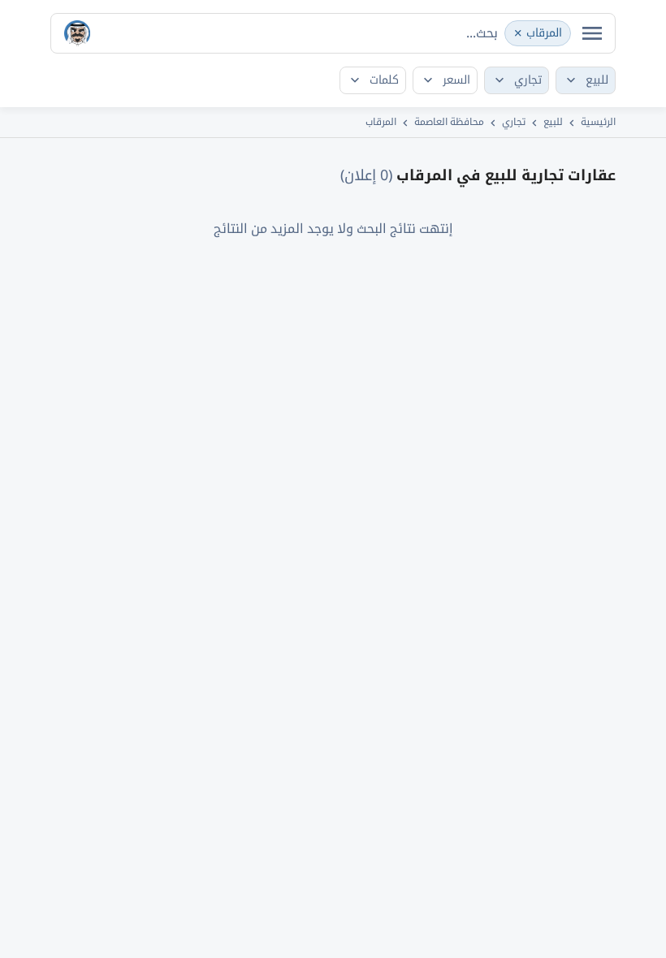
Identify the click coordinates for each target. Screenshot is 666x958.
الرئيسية (598, 122)
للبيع (553, 122)
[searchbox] (472, 32)
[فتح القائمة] (592, 33)
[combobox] (333, 33)
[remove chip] (518, 33)
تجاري (513, 122)
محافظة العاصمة (449, 122)
